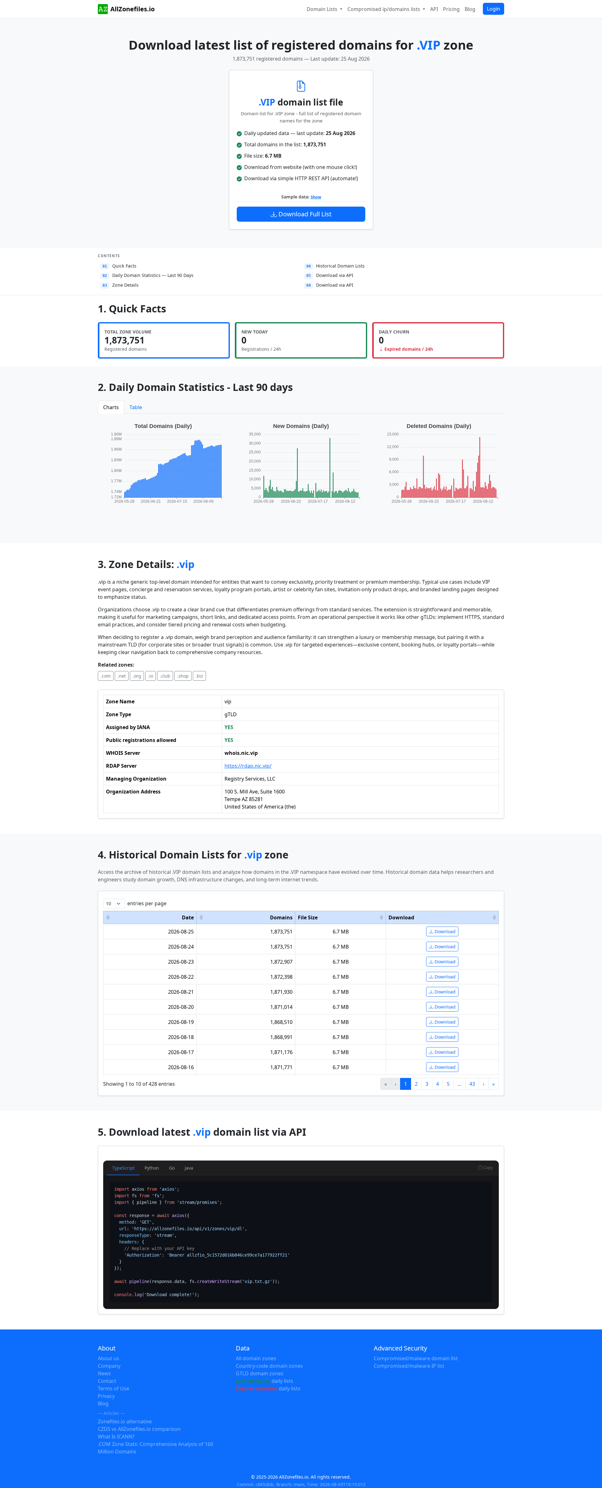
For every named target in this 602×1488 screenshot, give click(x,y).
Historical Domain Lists (335, 266)
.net (122, 676)
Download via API (329, 275)
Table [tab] (135, 407)
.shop (183, 676)
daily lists (264, 1380)
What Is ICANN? (116, 1436)
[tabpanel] (301, 470)
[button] (108, 917)
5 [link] (448, 1083)
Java (189, 1168)
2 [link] (416, 1083)
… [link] (459, 1083)
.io (150, 676)
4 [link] (437, 1083)
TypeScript (123, 1168)
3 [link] (426, 1083)
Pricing (451, 9)
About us (108, 1358)
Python (152, 1168)
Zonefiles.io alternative (125, 1421)
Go (172, 1168)
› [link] (483, 1083)
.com (106, 676)
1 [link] (405, 1083)
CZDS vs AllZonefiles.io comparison (139, 1429)
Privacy (106, 1396)
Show (316, 197)
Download (444, 931)
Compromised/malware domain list (416, 1358)
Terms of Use (113, 1388)
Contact (107, 1380)
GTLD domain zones (259, 1373)
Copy (487, 1167)
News (104, 1373)
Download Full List (304, 214)
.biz (199, 676)
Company (109, 1365)
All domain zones (256, 1358)
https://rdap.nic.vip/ (248, 765)
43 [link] (472, 1083)
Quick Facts (119, 266)
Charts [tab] (111, 407)
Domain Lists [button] (323, 9)
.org (137, 676)
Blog (470, 9)
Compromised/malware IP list (409, 1365)
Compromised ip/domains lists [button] (384, 9)
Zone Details (121, 285)
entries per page (146, 903)
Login (493, 8)
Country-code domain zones (269, 1365)
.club (165, 676)
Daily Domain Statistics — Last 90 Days (148, 275)
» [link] (493, 1083)
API (434, 9)
